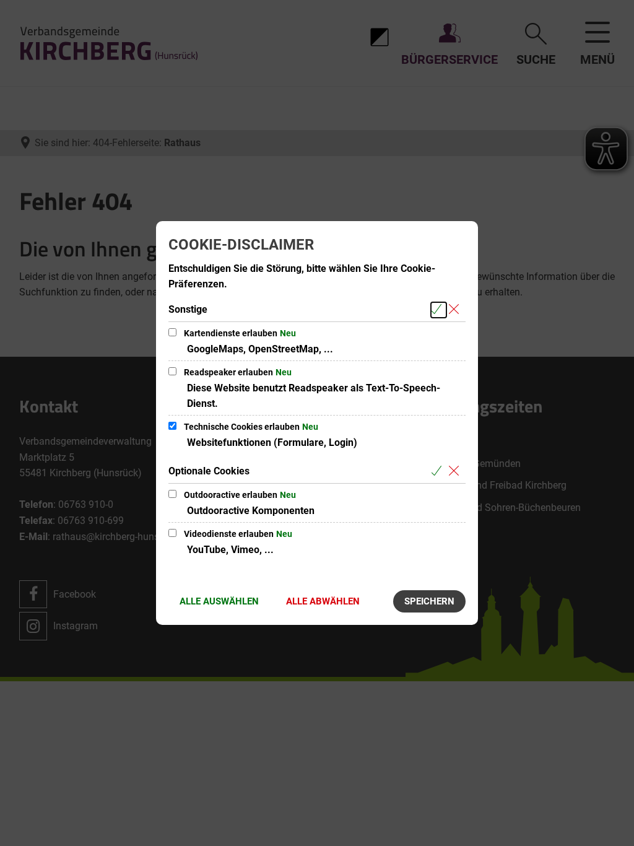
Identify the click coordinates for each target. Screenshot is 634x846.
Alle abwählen (323, 601)
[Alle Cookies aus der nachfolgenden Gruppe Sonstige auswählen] (438, 310)
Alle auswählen (219, 601)
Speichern (429, 601)
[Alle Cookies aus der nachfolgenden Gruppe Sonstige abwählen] (456, 310)
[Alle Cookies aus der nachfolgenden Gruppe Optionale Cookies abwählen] (456, 471)
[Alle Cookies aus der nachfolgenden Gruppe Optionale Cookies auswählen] (438, 471)
